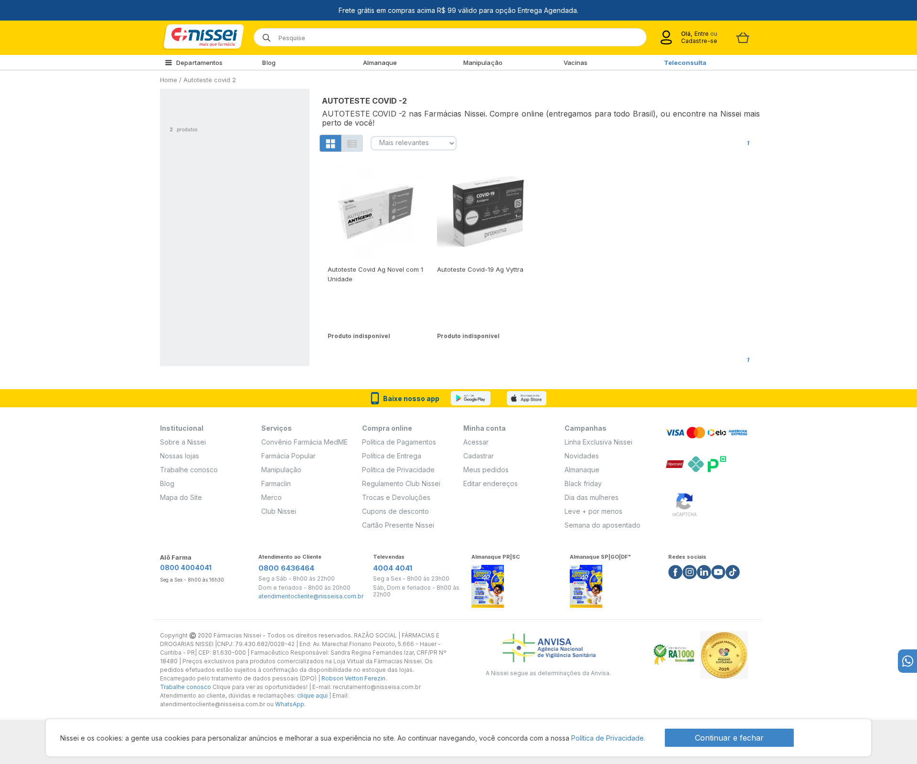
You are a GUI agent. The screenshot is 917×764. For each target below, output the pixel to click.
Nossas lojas (179, 456)
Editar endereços (490, 483)
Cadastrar (478, 456)
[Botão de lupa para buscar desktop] (263, 34)
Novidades (582, 456)
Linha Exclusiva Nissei (598, 442)
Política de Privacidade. (608, 738)
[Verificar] (684, 503)
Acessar (476, 442)
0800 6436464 (286, 568)
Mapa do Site (181, 497)
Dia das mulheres (591, 497)
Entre (701, 33)
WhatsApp (289, 704)
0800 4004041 (186, 567)
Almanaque (380, 62)
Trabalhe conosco (189, 470)
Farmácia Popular (288, 456)
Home (168, 80)
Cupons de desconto (395, 511)
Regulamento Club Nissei (401, 483)
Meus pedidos (486, 470)
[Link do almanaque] (487, 584)
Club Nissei (278, 511)
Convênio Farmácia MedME (304, 442)
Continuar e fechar (729, 738)
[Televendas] (907, 661)
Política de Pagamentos (399, 442)
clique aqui (312, 695)
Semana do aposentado (602, 525)
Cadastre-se (699, 40)
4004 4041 (392, 568)
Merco (271, 497)
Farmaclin (276, 483)
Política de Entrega (391, 456)
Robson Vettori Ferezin (353, 678)
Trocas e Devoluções (396, 497)
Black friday (583, 483)
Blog (268, 62)
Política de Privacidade (398, 470)
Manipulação (482, 62)
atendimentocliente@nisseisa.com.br (310, 596)
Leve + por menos (593, 511)
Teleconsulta (685, 62)
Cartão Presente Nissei (398, 525)
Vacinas (576, 62)
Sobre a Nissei (183, 442)
